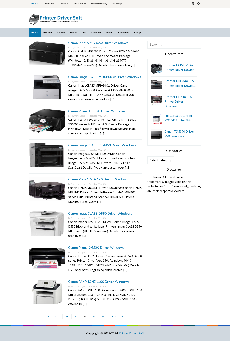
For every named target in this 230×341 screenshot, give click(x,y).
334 (114, 316)
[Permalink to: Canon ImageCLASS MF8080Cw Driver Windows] (47, 87)
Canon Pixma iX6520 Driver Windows (96, 247)
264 (75, 316)
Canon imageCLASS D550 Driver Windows (100, 213)
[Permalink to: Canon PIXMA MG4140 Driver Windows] (47, 189)
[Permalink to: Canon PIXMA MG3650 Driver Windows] (47, 53)
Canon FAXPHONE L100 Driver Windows (98, 282)
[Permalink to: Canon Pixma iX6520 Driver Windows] (47, 257)
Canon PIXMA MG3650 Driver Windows (98, 43)
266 (93, 316)
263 (66, 316)
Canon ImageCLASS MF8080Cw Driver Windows (104, 77)
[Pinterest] (193, 4)
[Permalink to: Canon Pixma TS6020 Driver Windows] (47, 121)
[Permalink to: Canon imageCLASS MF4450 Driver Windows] (47, 155)
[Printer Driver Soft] (56, 19)
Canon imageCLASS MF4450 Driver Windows (102, 145)
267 (102, 316)
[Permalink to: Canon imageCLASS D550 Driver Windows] (47, 223)
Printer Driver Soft (131, 333)
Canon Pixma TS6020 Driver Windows (97, 111)
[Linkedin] (198, 4)
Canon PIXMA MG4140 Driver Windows (98, 179)
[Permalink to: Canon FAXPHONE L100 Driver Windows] (47, 291)
